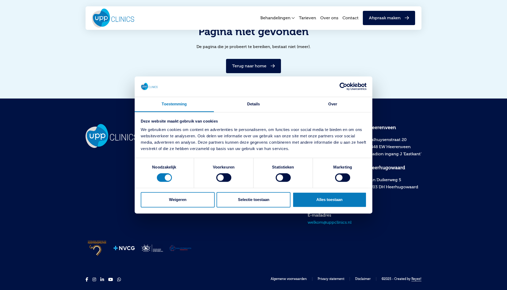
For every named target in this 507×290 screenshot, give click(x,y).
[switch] (223, 178)
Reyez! (416, 279)
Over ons (329, 18)
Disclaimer (363, 279)
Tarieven (307, 18)
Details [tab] (253, 104)
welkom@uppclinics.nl (329, 222)
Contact (350, 18)
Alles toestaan (329, 199)
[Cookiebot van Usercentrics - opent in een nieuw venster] (343, 87)
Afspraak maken (385, 18)
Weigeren (177, 199)
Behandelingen (275, 18)
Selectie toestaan (253, 199)
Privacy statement (331, 279)
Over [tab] (332, 104)
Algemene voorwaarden (289, 279)
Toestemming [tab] (174, 104)
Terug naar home (249, 66)
